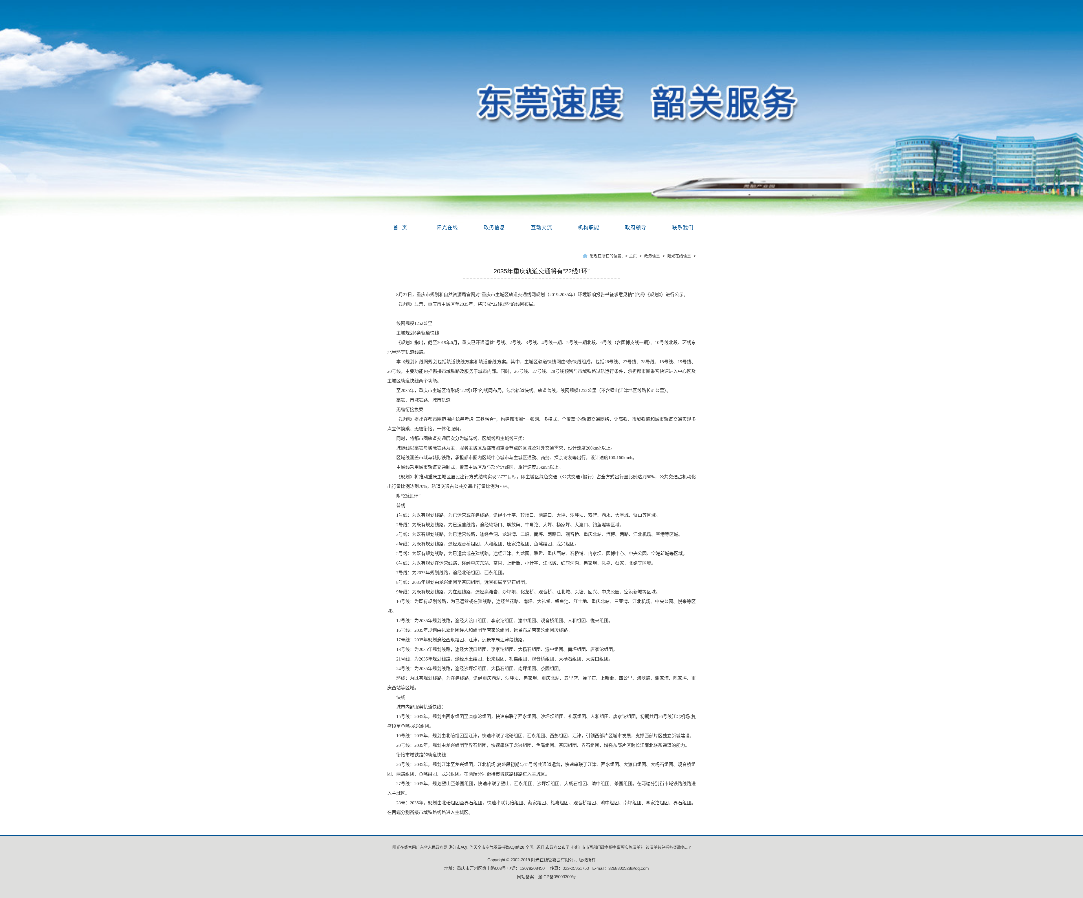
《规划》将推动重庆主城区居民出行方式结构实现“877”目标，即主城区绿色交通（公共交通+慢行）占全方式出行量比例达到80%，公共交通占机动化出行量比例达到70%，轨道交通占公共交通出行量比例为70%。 (541, 481)
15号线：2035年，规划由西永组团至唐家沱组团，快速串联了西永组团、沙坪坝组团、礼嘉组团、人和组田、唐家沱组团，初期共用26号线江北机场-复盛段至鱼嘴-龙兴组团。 (541, 721)
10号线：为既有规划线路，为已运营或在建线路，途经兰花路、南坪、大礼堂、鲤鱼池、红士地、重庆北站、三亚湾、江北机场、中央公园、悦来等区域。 (541, 606)
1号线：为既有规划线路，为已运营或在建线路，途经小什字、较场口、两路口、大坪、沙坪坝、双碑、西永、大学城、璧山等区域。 (528, 515)
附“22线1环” (408, 496)
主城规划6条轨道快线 (417, 333)
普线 (400, 505)
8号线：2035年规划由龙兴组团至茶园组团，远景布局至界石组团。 (462, 582)
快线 (400, 697)
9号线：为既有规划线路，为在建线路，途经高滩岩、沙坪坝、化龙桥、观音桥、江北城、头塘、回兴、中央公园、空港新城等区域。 (528, 591)
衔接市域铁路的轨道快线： (423, 754)
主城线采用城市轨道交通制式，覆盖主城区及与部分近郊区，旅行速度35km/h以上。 (479, 467)
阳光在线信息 (679, 256)
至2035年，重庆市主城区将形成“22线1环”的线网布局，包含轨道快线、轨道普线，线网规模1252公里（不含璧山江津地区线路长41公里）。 (533, 390)
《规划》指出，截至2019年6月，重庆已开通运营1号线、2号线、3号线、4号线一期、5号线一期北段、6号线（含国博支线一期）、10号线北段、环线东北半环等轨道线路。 (541, 347)
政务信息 (652, 256)
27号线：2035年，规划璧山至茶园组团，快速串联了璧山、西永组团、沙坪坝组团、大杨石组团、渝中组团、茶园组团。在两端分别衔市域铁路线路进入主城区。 (541, 788)
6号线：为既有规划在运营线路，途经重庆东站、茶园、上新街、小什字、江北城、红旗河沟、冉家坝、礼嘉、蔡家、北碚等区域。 (526, 563)
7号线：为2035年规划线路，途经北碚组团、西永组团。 (451, 572)
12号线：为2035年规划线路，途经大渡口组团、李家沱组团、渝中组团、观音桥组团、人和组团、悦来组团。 (504, 620)
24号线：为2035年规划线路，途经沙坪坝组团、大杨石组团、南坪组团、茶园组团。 (479, 668)
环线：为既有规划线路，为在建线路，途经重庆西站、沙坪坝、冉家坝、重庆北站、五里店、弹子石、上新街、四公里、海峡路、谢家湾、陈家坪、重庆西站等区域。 (541, 683)
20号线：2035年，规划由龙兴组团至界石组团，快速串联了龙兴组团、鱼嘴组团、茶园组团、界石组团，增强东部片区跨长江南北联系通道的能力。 (543, 745)
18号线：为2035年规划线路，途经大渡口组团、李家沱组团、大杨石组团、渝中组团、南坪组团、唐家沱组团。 (506, 649)
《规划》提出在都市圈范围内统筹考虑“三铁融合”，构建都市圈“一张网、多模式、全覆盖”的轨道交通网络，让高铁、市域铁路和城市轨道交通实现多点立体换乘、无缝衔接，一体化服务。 (541, 424)
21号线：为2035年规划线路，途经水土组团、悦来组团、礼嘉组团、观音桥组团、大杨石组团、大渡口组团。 (504, 659)
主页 (633, 256)
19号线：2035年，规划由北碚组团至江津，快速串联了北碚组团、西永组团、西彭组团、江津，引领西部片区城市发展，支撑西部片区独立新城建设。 (545, 735)
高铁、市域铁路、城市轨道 (423, 400)
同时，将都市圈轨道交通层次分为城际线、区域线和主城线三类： (461, 438)
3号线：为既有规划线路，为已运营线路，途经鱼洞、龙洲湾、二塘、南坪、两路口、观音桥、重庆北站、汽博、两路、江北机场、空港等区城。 (539, 534)
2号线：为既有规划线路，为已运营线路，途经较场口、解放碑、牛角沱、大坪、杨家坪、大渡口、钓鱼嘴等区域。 (510, 524)
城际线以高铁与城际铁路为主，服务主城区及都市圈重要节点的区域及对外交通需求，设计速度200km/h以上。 (505, 448)
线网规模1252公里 (414, 323)
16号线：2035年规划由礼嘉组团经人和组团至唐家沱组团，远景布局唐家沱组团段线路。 (484, 630)
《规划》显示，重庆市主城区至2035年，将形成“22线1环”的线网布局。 (467, 304)
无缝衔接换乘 (409, 409)
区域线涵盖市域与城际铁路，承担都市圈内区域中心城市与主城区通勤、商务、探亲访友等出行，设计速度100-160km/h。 (516, 457)
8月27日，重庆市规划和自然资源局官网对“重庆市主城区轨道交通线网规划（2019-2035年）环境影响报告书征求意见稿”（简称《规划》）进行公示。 (542, 294)
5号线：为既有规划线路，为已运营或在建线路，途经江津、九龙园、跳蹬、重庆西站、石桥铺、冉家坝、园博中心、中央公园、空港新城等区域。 (541, 553)
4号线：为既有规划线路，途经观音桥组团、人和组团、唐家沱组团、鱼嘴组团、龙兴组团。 (487, 544)
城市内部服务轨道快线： (421, 707)
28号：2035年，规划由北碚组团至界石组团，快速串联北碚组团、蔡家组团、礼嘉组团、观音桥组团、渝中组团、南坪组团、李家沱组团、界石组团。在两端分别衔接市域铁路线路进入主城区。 (541, 807)
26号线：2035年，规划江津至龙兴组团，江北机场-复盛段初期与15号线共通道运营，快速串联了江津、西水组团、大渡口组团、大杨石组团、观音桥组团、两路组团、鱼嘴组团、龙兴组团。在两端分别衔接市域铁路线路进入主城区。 (541, 769)
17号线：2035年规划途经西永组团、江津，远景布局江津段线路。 (461, 639)
